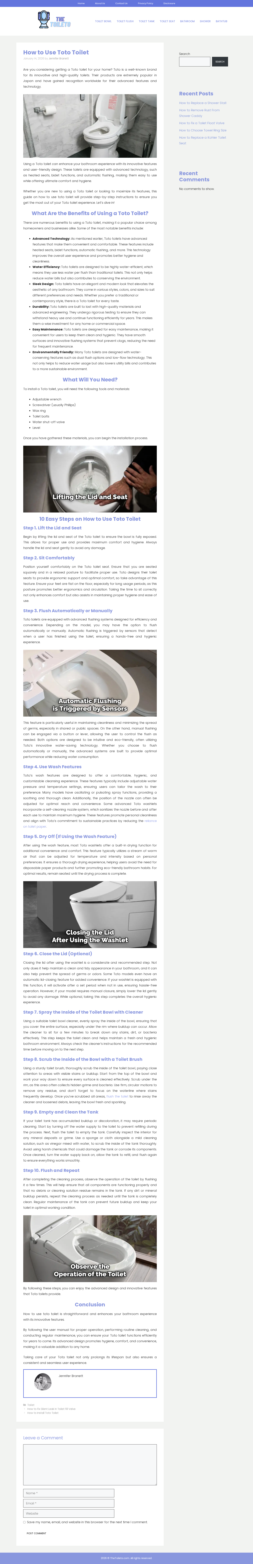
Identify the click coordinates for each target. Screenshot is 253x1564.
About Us (100, 3)
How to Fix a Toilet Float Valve (201, 123)
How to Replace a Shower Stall (202, 103)
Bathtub (221, 21)
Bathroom (187, 21)
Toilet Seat (167, 21)
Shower (205, 21)
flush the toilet (117, 1096)
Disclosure (169, 3)
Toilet (30, 1405)
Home (81, 3)
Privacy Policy (145, 3)
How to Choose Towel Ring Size (202, 130)
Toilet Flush (125, 21)
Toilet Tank (147, 21)
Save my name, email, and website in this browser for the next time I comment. (87, 1522)
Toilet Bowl (103, 21)
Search (184, 54)
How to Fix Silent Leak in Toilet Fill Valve (51, 1409)
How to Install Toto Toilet (42, 1413)
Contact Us (121, 3)
